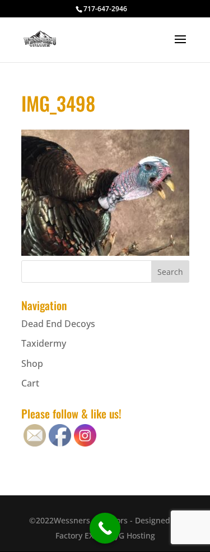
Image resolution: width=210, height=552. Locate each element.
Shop (32, 363)
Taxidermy (43, 343)
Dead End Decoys (58, 324)
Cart (30, 383)
